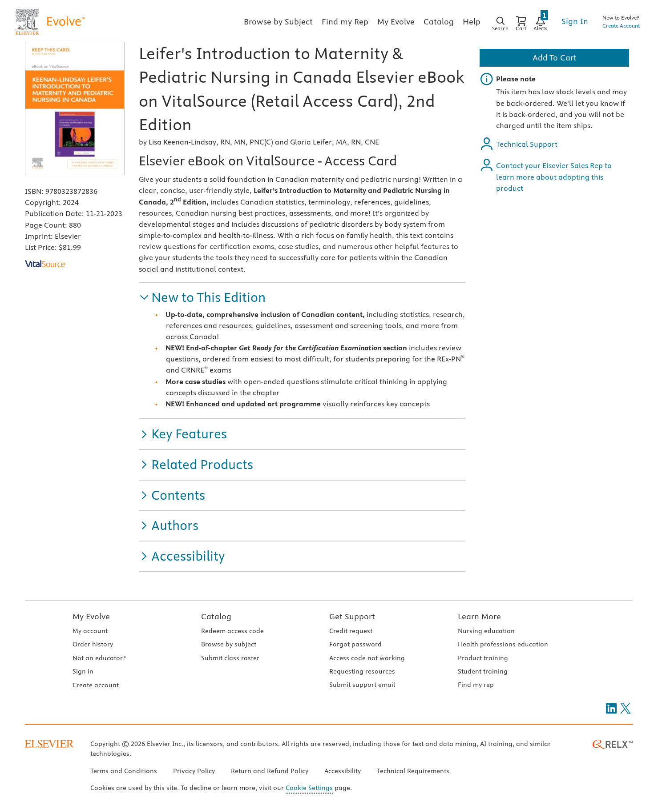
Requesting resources (362, 671)
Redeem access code (232, 631)
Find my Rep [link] (345, 21)
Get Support (352, 616)
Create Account (621, 25)
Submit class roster (230, 658)
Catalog (216, 616)
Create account (96, 685)
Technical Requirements (413, 771)
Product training (483, 658)
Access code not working (367, 658)
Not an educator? (99, 658)
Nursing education (486, 631)
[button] (202, 297)
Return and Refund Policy (269, 771)
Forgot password (355, 644)
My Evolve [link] (396, 21)
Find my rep (476, 685)
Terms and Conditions (123, 771)
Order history (93, 644)
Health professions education (503, 644)
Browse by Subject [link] (278, 21)
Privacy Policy (194, 771)
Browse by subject (228, 644)
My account (90, 631)
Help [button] (471, 21)
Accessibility (342, 771)
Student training (483, 671)
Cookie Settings (309, 788)
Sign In (574, 21)
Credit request (350, 631)
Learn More (479, 616)
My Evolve (91, 616)
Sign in (83, 671)
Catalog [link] (439, 21)
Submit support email (362, 685)
